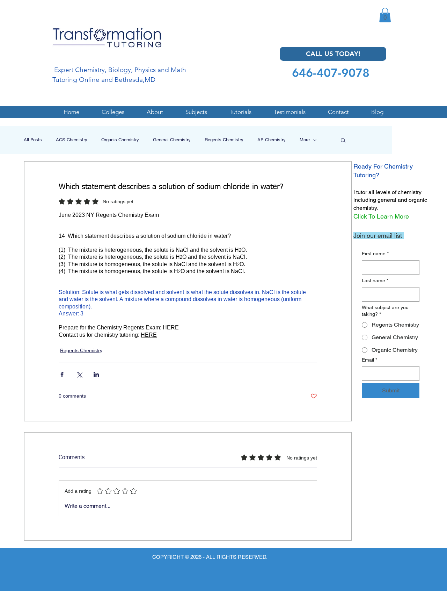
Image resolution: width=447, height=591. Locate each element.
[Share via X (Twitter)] (79, 374)
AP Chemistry (271, 139)
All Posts (33, 139)
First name (375, 253)
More (305, 139)
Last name (375, 280)
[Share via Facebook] (62, 374)
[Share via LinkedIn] (96, 374)
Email (369, 360)
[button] (385, 15)
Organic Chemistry (120, 139)
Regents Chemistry (224, 139)
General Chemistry (172, 139)
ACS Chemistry (71, 139)
